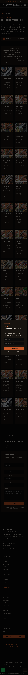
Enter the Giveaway (14, 348)
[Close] (24, 322)
